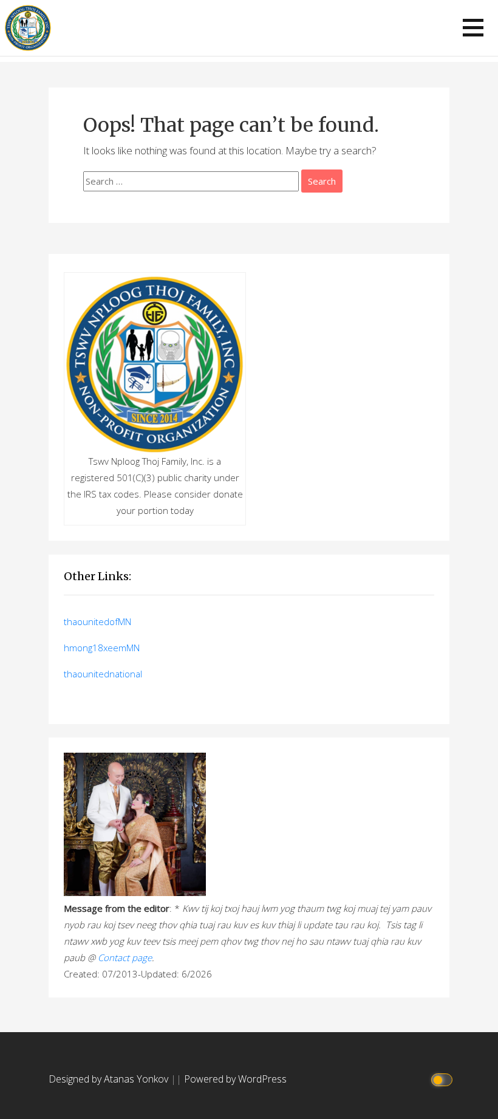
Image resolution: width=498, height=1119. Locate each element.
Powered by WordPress (235, 1079)
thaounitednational (103, 674)
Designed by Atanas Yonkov (110, 1079)
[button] (473, 28)
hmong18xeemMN (102, 648)
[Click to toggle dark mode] (443, 1079)
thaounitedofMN (97, 621)
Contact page (125, 957)
